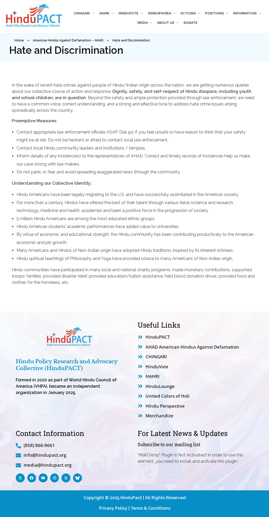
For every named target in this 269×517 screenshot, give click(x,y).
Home (19, 40)
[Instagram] (54, 477)
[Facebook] (31, 477)
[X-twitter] (20, 477)
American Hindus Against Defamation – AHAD (68, 40)
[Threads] (65, 477)
